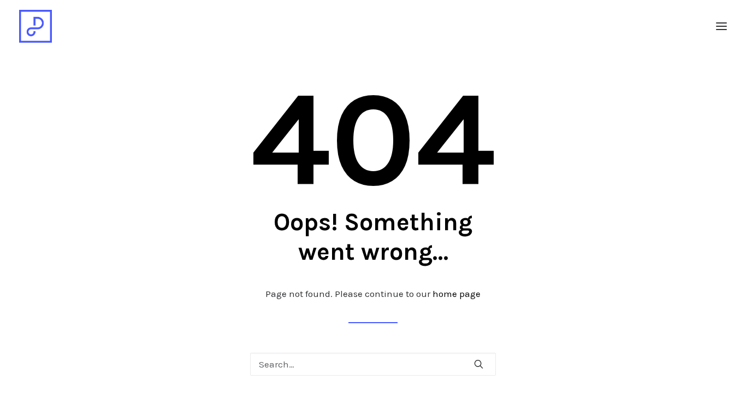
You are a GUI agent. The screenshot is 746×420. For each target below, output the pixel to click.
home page (457, 293)
